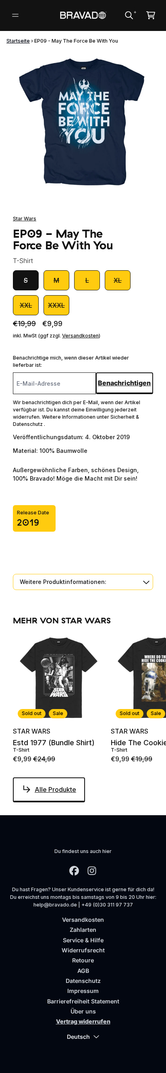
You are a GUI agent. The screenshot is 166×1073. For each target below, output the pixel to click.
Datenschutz (83, 980)
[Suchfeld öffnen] (128, 15)
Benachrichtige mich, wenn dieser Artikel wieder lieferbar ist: (71, 361)
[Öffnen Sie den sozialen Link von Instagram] (92, 871)
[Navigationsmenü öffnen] (15, 15)
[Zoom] (83, 121)
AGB (83, 970)
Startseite (18, 41)
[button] (83, 581)
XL (118, 280)
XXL (26, 305)
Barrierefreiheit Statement (83, 1001)
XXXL (56, 305)
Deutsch (78, 1036)
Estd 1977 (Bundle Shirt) (54, 742)
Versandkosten (80, 336)
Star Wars (24, 219)
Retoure (83, 960)
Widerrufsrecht (83, 950)
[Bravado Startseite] (83, 15)
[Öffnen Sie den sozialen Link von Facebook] (74, 871)
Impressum (83, 990)
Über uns (83, 1011)
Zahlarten (83, 929)
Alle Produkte (55, 789)
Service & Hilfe (83, 940)
